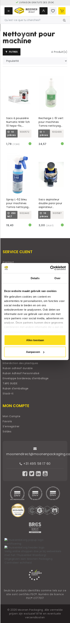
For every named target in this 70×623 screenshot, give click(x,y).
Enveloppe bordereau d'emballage (26, 378)
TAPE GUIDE (10, 383)
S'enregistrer (11, 426)
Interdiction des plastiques (20, 363)
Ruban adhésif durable (18, 368)
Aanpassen (33, 351)
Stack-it (8, 393)
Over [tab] (57, 278)
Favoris (7, 421)
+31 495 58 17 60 (36, 463)
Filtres (13, 51)
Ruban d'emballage (16, 388)
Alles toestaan (35, 339)
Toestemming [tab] (12, 278)
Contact (8, 262)
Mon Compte (11, 416)
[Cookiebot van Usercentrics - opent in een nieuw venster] (50, 268)
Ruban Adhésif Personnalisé (21, 373)
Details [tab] (35, 278)
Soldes (7, 431)
